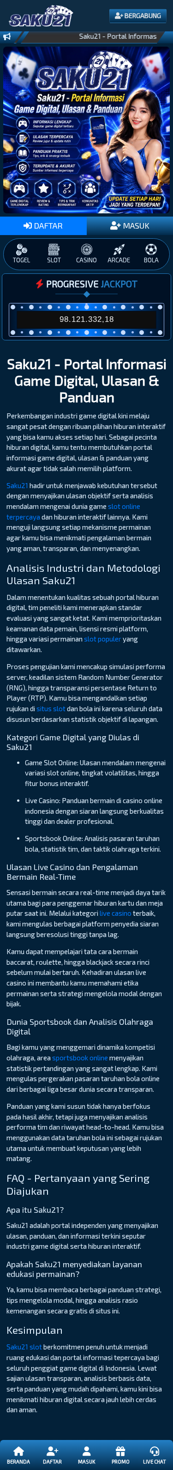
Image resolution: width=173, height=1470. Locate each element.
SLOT (54, 260)
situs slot (51, 708)
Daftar (52, 1461)
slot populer (102, 639)
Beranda (18, 1461)
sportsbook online (80, 1057)
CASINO (86, 260)
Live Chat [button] (154, 1461)
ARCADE (118, 260)
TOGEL (21, 260)
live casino (115, 913)
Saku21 (17, 485)
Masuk (86, 1461)
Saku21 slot (24, 1347)
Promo (121, 1461)
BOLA (151, 260)
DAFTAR (47, 225)
